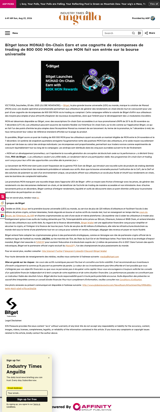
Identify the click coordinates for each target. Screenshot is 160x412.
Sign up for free (27, 399)
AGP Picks (8, 4)
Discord (88, 251)
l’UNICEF (40, 242)
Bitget (66, 105)
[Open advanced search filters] (139, 33)
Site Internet (48, 251)
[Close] (49, 358)
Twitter (59, 251)
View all (154, 4)
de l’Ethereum (19, 215)
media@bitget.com (109, 256)
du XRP (30, 215)
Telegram (68, 251)
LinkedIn (79, 251)
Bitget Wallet (87, 222)
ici (38, 197)
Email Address (15, 388)
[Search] (133, 33)
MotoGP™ (70, 245)
